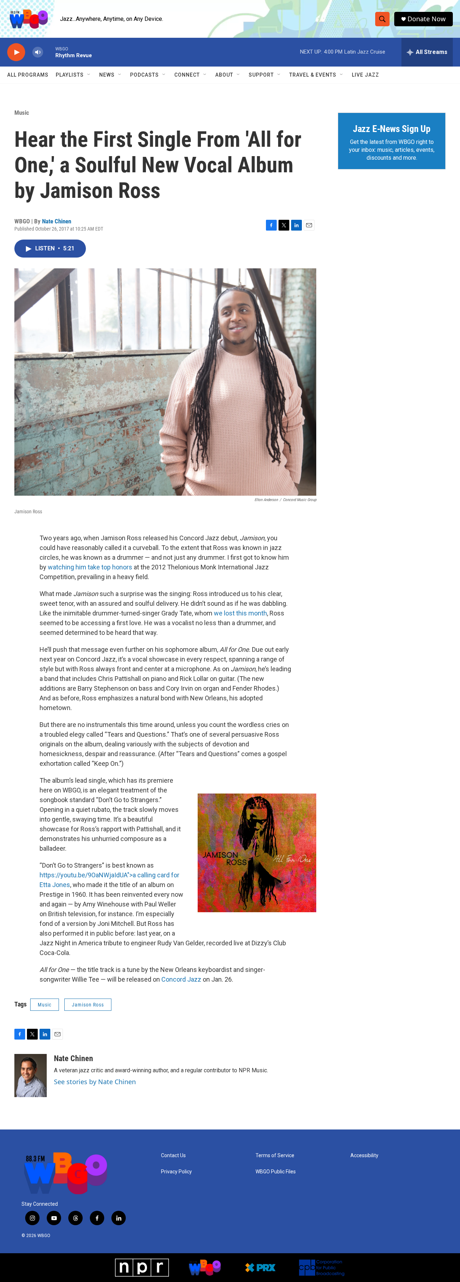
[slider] (49, 52)
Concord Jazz (181, 979)
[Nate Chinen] (30, 1075)
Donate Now (427, 19)
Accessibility (364, 1155)
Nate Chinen (56, 221)
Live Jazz (365, 75)
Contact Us (173, 1155)
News (107, 75)
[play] (16, 52)
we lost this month (240, 613)
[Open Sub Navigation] (89, 75)
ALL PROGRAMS (28, 75)
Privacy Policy (176, 1171)
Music (21, 112)
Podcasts (144, 75)
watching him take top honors (90, 567)
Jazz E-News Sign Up (392, 128)
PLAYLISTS (70, 75)
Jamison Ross (88, 1005)
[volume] (38, 52)
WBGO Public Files (276, 1171)
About (224, 75)
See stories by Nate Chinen (95, 1081)
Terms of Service (275, 1155)
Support (261, 75)
